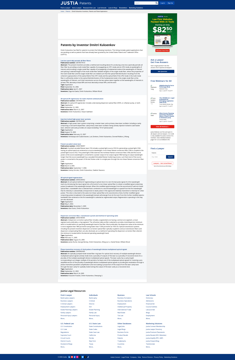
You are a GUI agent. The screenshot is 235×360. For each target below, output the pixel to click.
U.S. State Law (95, 323)
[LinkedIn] (69, 357)
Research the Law (89, 8)
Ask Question (162, 71)
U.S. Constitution (66, 326)
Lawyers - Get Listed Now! (162, 163)
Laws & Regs (112, 8)
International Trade (124, 310)
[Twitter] (85, 357)
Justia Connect (115, 357)
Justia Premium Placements (155, 332)
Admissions (150, 301)
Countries (121, 344)
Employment (122, 304)
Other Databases (124, 323)
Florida (91, 338)
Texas (91, 344)
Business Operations (125, 301)
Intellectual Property (125, 307)
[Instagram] (77, 357)
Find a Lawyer (65, 8)
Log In (163, 3)
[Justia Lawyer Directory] (88, 357)
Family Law (92, 313)
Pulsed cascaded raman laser (71, 144)
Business (121, 295)
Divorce (91, 304)
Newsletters (123, 8)
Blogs (148, 313)
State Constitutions (95, 326)
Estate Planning (94, 310)
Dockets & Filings (66, 344)
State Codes (93, 329)
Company (133, 357)
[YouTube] (72, 357)
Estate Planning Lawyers (69, 310)
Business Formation (124, 298)
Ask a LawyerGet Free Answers (159, 61)
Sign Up (170, 3)
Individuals (93, 295)
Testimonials (150, 344)
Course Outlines (151, 307)
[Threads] (80, 357)
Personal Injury (94, 316)
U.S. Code (64, 329)
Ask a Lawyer (76, 8)
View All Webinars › (162, 126)
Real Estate (121, 313)
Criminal (92, 301)
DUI (90, 307)
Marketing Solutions (136, 8)
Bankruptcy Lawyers (68, 298)
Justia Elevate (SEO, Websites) (156, 335)
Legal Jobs (121, 326)
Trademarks (122, 341)
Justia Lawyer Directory (154, 329)
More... (63, 318)
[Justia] (69, 3)
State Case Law (94, 332)
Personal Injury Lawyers (69, 316)
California (92, 335)
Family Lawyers (66, 313)
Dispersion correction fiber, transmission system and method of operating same (89, 216)
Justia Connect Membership (155, 326)
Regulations (65, 332)
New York (92, 341)
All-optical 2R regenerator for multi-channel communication (82, 99)
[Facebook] (75, 357)
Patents (68, 11)
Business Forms (123, 332)
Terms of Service (147, 357)
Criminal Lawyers (66, 304)
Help (139, 357)
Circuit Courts (65, 338)
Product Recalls (123, 335)
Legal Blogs (122, 329)
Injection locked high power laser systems (76, 119)
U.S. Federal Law (67, 323)
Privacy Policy (158, 357)
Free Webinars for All (161, 81)
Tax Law (120, 316)
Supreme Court (66, 335)
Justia (62, 11)
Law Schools (101, 8)
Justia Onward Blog (152, 341)
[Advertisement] (102, 26)
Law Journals (150, 310)
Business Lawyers (67, 301)
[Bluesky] (83, 357)
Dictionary (149, 298)
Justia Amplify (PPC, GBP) (154, 338)
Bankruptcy (93, 298)
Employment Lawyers (68, 307)
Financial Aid (150, 304)
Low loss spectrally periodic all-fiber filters (76, 61)
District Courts (66, 341)
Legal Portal (125, 357)
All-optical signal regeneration (71, 178)
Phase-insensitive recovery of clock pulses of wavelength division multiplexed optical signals (94, 249)
